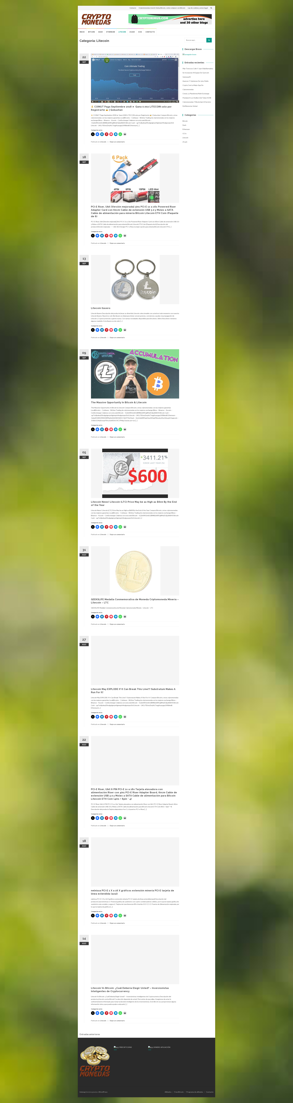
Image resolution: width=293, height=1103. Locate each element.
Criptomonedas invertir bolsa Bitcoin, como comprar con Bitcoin (162, 8)
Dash (100, 32)
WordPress (103, 1092)
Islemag (82, 1092)
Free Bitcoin (179, 1092)
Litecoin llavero (100, 308)
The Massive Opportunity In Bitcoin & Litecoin (119, 402)
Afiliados (168, 1092)
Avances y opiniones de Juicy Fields (196, 81)
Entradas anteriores (90, 1034)
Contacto (133, 8)
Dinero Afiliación (162, 1047)
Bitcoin (91, 32)
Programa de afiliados (194, 1092)
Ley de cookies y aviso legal (198, 8)
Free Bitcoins (125, 1047)
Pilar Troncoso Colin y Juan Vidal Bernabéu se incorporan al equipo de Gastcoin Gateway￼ (198, 73)
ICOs (140, 32)
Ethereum (110, 32)
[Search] (209, 40)
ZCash (132, 32)
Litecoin (122, 32)
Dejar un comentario (117, 142)
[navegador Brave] (189, 54)
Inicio (82, 32)
